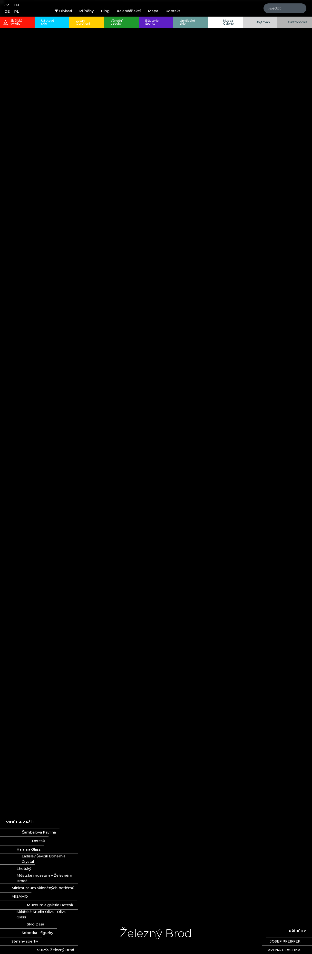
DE (7, 11)
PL (16, 11)
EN (16, 5)
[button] (63, 11)
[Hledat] (300, 8)
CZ (6, 5)
